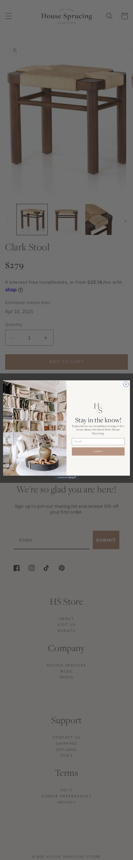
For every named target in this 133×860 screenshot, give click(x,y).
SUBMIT (98, 451)
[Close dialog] (126, 384)
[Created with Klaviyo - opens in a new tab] (66, 478)
